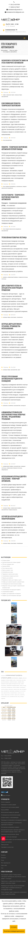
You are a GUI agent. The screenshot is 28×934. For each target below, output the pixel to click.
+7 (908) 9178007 (14, 7)
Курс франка (4, 718)
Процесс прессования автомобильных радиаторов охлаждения (12, 378)
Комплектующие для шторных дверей (11, 562)
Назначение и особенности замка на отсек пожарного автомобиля (15, 61)
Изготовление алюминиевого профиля (10, 827)
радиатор (5, 405)
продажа (20, 678)
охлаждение (11, 405)
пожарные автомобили (6, 692)
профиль (5, 277)
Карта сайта (4, 865)
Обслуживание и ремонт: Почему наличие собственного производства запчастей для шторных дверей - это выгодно (13, 876)
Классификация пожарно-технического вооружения (11, 104)
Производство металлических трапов (10, 834)
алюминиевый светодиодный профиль (13, 685)
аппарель (2, 694)
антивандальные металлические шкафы (10, 770)
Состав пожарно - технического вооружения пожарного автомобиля (13, 197)
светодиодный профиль (13, 692)
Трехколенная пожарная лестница (14, 237)
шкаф (20, 689)
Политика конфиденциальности (14, 931)
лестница (4, 278)
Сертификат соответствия (7, 847)
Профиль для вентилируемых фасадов (11, 595)
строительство (20, 692)
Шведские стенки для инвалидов (9, 836)
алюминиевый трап (4, 696)
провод (21, 685)
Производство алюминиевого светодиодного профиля (14, 820)
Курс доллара (4, 708)
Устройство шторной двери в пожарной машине (12, 517)
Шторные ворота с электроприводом (9, 817)
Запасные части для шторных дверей (10, 807)
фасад (19, 696)
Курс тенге (4, 714)
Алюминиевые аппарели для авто (10, 576)
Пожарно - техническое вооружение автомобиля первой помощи (14, 148)
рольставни (13, 317)
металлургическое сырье (16, 683)
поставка (7, 680)
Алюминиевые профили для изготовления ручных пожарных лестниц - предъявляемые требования (13, 415)
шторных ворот (13, 763)
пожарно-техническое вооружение (13, 229)
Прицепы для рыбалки (7, 578)
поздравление (3, 698)
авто (19, 369)
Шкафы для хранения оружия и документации (13, 581)
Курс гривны (4, 717)
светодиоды (22, 696)
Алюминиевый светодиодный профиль (11, 589)
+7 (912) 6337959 (14, 4)
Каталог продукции (5, 802)
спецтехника (19, 186)
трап (23, 692)
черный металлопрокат (13, 681)
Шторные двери (6, 560)
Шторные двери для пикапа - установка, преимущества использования (12, 326)
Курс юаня (4, 715)
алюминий (19, 681)
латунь (8, 696)
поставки (24, 685)
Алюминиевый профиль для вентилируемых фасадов (14, 839)
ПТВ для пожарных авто (8, 564)
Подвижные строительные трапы (10, 574)
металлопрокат (15, 678)
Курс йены (4, 719)
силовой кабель (22, 694)
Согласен (13, 927)
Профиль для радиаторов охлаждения (11, 593)
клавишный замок (10, 94)
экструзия (23, 405)
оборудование (5, 469)
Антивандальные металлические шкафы (12, 583)
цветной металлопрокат (5, 681)
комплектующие (3, 687)
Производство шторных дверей (8, 804)
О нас (2, 860)
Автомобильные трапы (7, 572)
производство (5, 96)
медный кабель (10, 689)
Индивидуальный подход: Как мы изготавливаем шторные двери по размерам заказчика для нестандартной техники (12, 887)
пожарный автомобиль (10, 186)
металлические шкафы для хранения (16, 768)
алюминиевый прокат (9, 687)
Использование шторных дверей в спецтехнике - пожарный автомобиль (14, 478)
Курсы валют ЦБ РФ (8, 705)
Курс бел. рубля (4, 712)
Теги (2, 868)
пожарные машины (12, 509)
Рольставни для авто (7, 568)
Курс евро (4, 710)
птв (4, 140)
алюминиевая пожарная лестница (14, 468)
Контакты (3, 855)
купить (14, 680)
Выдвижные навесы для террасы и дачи (11, 580)
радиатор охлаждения (16, 687)
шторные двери (18, 94)
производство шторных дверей (6, 683)
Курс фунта (4, 711)
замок (4, 94)
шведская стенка (17, 694)
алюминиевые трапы (6, 771)
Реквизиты (3, 857)
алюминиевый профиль (12, 277)
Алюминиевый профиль (8, 591)
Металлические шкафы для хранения (10, 812)
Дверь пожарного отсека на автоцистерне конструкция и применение (12, 287)
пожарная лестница (23, 277)
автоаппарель (12, 694)
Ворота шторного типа (7, 570)
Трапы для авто (5, 844)
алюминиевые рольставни (13, 696)
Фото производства (5, 862)
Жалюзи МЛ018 (6, 566)
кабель (23, 681)
